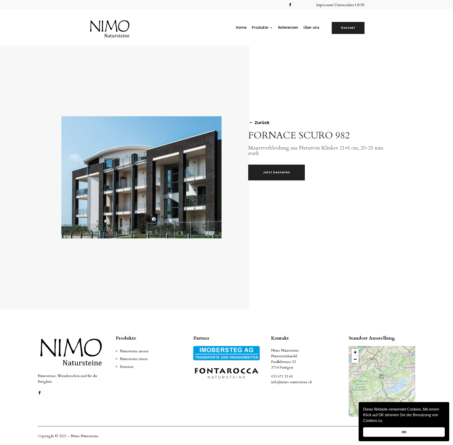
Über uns (311, 28)
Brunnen (127, 366)
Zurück (262, 122)
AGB (361, 5)
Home (241, 28)
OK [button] (404, 432)
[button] (384, 421)
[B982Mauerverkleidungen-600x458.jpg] (141, 237)
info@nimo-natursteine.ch (291, 382)
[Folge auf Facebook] (290, 4)
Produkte (260, 28)
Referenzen (288, 28)
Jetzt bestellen (276, 172)
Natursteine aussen (134, 351)
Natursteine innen (134, 359)
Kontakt (348, 28)
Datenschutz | (346, 5)
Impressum (325, 5)
